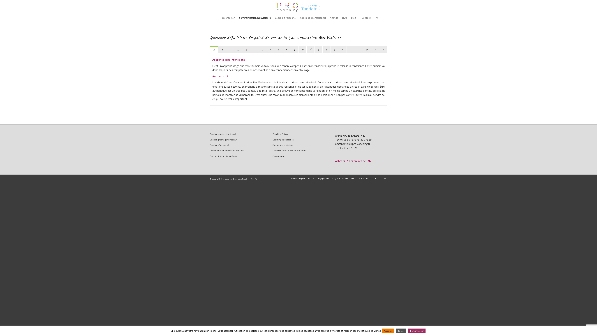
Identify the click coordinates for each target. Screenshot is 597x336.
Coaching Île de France (283, 139)
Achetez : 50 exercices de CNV (353, 161)
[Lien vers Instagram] (384, 178)
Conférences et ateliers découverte (289, 150)
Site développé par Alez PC (245, 179)
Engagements (279, 156)
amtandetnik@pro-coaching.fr (352, 144)
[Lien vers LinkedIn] (375, 178)
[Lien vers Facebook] (380, 178)
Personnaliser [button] (417, 330)
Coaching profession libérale (223, 134)
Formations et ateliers (283, 145)
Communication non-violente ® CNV (227, 150)
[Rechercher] (376, 18)
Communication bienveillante (223, 156)
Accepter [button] (388, 330)
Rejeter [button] (401, 330)
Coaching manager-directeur (223, 139)
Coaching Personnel (219, 145)
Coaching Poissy (280, 134)
